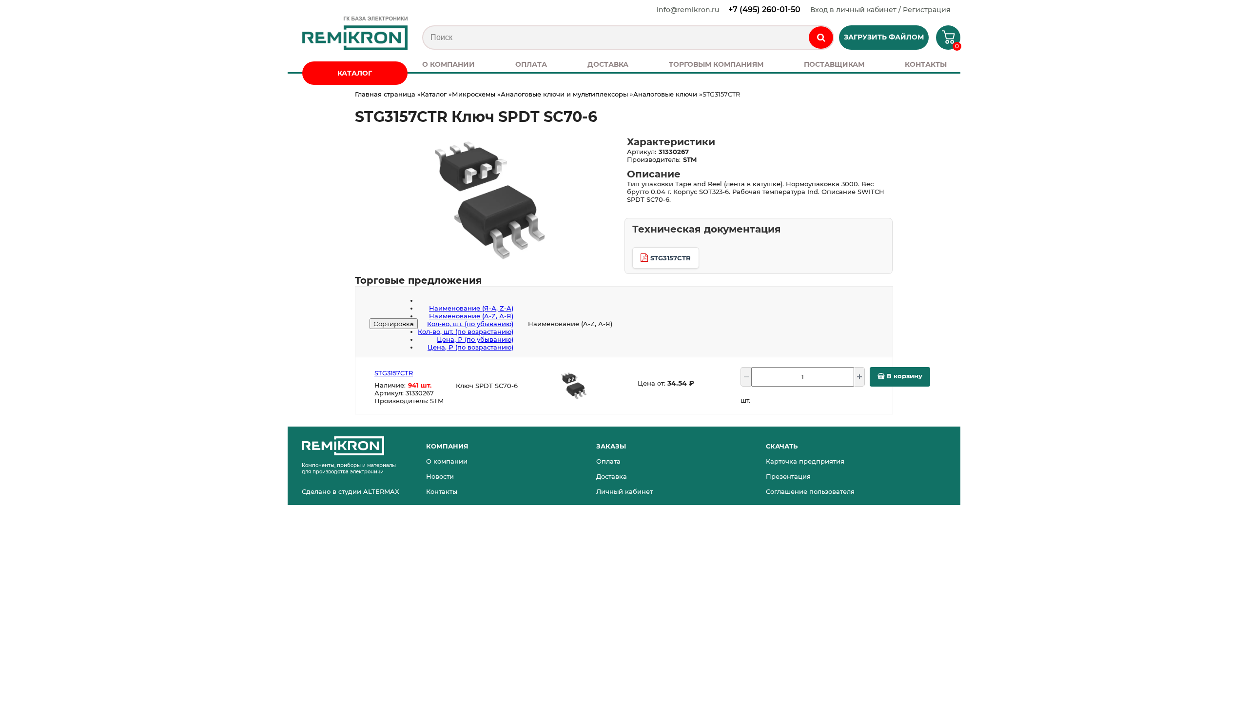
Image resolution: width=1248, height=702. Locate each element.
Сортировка (393, 324)
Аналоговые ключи (665, 94)
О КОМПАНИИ (448, 64)
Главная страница (385, 94)
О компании (447, 461)
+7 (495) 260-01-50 (764, 9)
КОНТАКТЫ (926, 64)
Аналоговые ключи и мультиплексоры (564, 94)
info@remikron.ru (688, 9)
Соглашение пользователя (810, 491)
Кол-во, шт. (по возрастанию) (465, 331)
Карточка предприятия (805, 461)
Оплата (608, 461)
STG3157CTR (670, 258)
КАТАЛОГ (354, 73)
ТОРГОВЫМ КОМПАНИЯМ (716, 64)
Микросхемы (473, 94)
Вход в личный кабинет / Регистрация (880, 9)
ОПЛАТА (531, 64)
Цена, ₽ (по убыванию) (475, 339)
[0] (944, 41)
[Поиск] (821, 37)
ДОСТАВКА (607, 64)
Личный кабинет (624, 491)
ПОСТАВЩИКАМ (834, 64)
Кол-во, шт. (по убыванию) (470, 324)
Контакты (441, 491)
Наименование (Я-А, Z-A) (471, 308)
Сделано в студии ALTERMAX (350, 491)
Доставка (611, 476)
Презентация (788, 476)
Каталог (434, 94)
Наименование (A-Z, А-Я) (471, 316)
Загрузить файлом (884, 37)
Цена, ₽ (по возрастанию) (470, 347)
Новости (440, 476)
